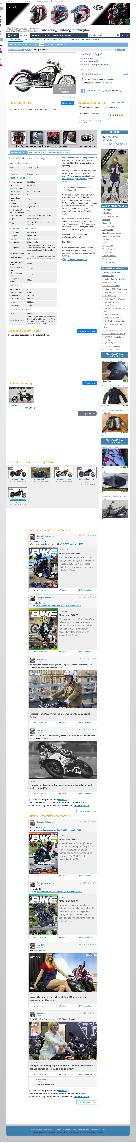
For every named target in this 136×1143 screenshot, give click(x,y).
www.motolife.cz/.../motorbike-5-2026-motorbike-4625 (58, 830)
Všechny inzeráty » (87, 413)
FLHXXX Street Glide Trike (113, 321)
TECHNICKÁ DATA (19, 152)
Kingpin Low (107, 230)
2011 (31, 45)
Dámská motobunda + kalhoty (113, 386)
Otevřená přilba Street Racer (112, 361)
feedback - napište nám (77, 260)
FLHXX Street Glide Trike (113, 318)
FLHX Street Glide (110, 314)
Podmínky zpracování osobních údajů (45, 1129)
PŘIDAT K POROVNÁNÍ (117, 144)
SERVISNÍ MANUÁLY (38, 152)
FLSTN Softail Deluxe (111, 343)
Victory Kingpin (108, 259)
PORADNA (58, 35)
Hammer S (106, 223)
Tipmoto (65, 181)
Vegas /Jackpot (108, 249)
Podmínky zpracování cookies (76, 1129)
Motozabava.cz (42, 1)
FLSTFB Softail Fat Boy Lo (113, 334)
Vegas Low (107, 252)
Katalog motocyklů (16, 50)
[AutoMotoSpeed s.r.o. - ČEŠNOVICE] (21, 395)
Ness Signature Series (111, 233)
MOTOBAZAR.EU (115, 355)
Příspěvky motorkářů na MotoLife (51, 530)
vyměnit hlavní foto (69, 97)
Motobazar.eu (25, 1)
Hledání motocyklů (90, 39)
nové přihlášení (81, 805)
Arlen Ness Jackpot (110, 213)
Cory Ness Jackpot (110, 216)
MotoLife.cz (58, 1)
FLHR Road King (109, 295)
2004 (63, 45)
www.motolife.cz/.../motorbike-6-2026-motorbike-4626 (58, 606)
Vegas (13, 405)
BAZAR (47, 35)
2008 (47, 45)
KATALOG (24, 35)
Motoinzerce (81, 179)
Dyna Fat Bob (108, 276)
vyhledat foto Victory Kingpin (98, 91)
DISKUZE (69, 35)
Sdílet (63, 590)
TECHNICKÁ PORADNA (59, 152)
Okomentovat (86, 590)
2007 (52, 45)
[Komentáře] (93, 536)
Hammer (106, 220)
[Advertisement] (52, 360)
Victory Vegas (108, 262)
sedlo (104, 472)
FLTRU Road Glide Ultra (112, 346)
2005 (58, 45)
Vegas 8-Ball (107, 246)
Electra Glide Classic (111, 286)
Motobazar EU (68, 179)
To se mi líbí (41, 590)
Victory (107, 210)
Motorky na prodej (20, 383)
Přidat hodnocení (117, 102)
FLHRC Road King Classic (113, 299)
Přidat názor (67, 103)
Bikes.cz (11, 1)
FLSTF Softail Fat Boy (111, 330)
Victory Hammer (64, 479)
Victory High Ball (41, 479)
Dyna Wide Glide (109, 282)
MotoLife (41, 659)
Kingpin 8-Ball (108, 226)
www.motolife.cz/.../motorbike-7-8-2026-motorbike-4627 (59, 544)
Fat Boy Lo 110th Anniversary (114, 289)
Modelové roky (15, 39)
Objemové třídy (72, 39)
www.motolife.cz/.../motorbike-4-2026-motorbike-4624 (59, 892)
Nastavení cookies (99, 1129)
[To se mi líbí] (88, 536)
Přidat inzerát (89, 383)
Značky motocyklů (33, 39)
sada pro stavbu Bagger (110, 447)
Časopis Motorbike (45, 536)
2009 (28, 50)
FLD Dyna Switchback (111, 292)
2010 (36, 45)
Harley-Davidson (112, 272)
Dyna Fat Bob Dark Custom (114, 279)
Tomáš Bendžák (42, 1080)
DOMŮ (14, 35)
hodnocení (121, 50)
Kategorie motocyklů (53, 39)
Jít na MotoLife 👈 (87, 811)
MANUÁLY (36, 35)
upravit (125, 74)
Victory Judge (18, 479)
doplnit (109, 83)
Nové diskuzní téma (86, 331)
